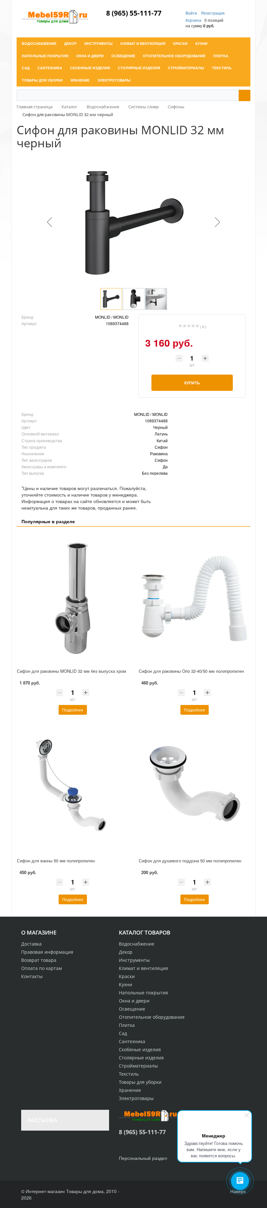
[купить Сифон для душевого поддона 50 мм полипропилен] (194, 788)
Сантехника (132, 1041)
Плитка (127, 1025)
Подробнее (72, 709)
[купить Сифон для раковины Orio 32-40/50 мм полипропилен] (194, 598)
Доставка (31, 944)
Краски (127, 976)
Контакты (32, 976)
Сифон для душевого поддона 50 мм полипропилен (190, 860)
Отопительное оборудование (152, 1017)
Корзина (193, 20)
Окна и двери (134, 1001)
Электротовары (136, 1098)
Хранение (130, 1090)
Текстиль (129, 1074)
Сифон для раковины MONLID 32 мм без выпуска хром (71, 671)
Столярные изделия (141, 1058)
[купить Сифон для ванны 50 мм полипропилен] (72, 788)
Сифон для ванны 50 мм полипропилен (56, 860)
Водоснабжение (136, 944)
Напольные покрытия (143, 992)
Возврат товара (38, 960)
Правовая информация (47, 952)
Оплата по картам (41, 968)
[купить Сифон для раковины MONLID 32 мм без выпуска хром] (72, 598)
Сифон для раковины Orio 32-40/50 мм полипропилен (191, 671)
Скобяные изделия (140, 1049)
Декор (126, 952)
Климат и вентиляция (143, 968)
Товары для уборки (140, 1082)
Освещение (132, 1009)
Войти (192, 13)
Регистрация (213, 13)
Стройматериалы (138, 1066)
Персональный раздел (143, 1158)
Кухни (125, 984)
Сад (123, 1033)
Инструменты (134, 960)
